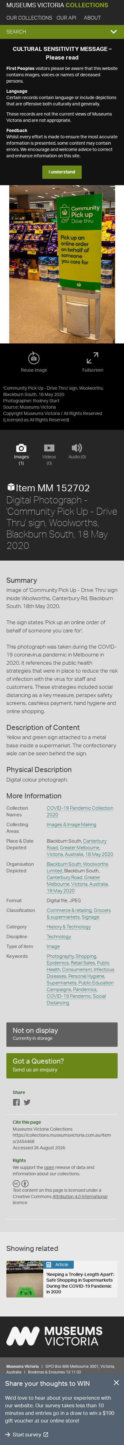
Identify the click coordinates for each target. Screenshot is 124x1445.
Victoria (55, 854)
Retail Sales (83, 963)
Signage (90, 917)
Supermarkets (62, 983)
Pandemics (85, 989)
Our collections (29, 18)
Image (53, 946)
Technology (59, 936)
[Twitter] (27, 1104)
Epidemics (58, 963)
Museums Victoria (57, 6)
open (49, 1167)
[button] (62, 32)
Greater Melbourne (79, 847)
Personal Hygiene (86, 976)
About (92, 18)
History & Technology (69, 927)
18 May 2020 (99, 854)
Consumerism (77, 969)
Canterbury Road (64, 877)
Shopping (86, 956)
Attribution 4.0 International (79, 1197)
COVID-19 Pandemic (69, 996)
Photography (60, 956)
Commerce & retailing (69, 910)
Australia (74, 854)
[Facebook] (16, 1104)
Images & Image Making (71, 824)
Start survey (27, 1434)
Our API (66, 18)
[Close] (116, 1384)
